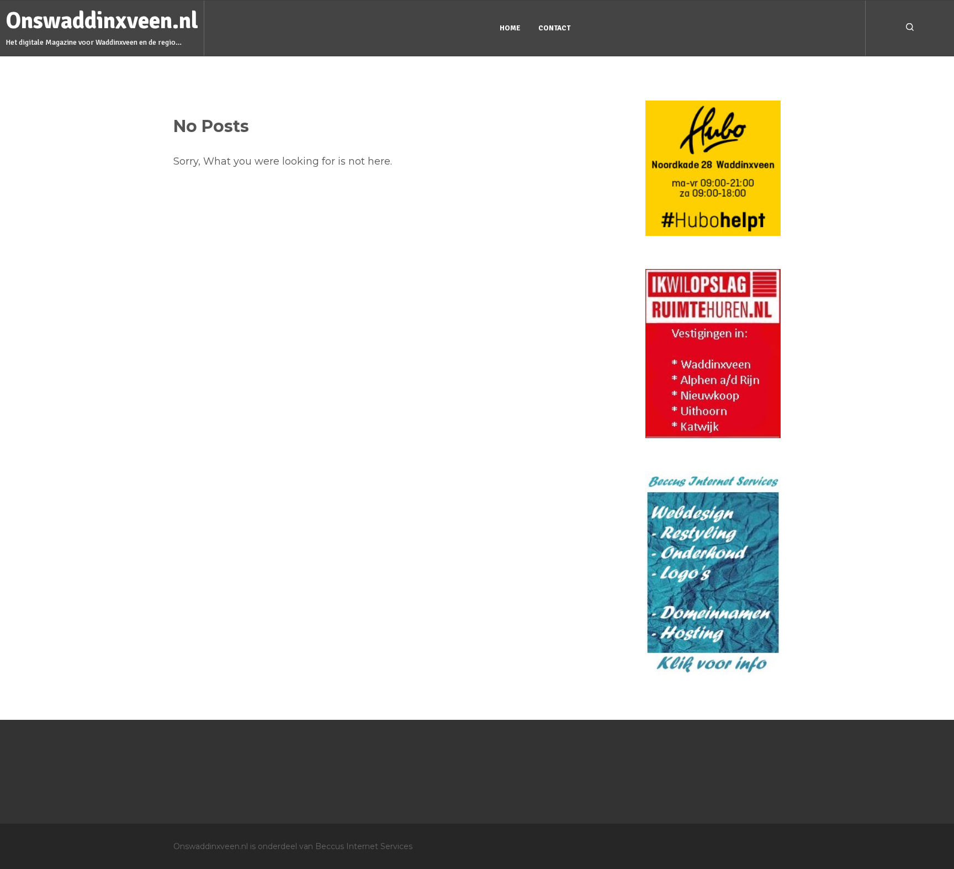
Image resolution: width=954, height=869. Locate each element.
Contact (554, 28)
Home (510, 28)
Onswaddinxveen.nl (102, 21)
